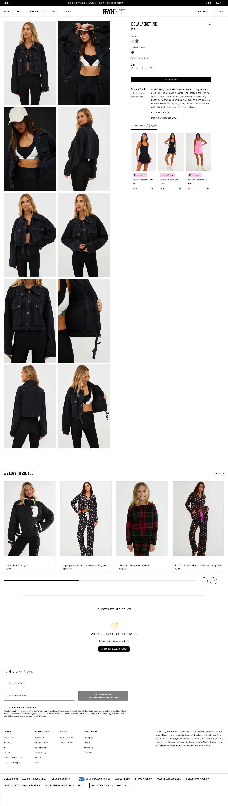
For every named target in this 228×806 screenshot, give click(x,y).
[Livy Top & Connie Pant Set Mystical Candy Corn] (198, 520)
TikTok (87, 742)
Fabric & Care (138, 93)
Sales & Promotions (13, 757)
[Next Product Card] (213, 580)
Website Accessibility (169, 779)
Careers (7, 752)
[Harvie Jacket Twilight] (29, 520)
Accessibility (122, 779)
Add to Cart (171, 79)
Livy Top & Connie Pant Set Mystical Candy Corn (198, 565)
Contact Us (39, 737)
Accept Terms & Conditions (22, 707)
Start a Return (40, 747)
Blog (6, 747)
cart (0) (220, 3)
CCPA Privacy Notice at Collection (65, 785)
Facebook (88, 747)
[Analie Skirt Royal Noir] (171, 152)
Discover (202, 11)
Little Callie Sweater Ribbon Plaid (134, 565)
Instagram (88, 737)
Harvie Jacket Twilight (16, 565)
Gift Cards (38, 757)
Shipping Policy (41, 742)
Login (208, 3)
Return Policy (40, 752)
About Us (8, 737)
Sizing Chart (137, 96)
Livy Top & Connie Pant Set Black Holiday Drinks (86, 565)
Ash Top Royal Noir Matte (143, 180)
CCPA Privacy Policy (197, 779)
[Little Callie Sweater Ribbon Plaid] (142, 520)
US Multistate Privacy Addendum (22, 785)
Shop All (219, 473)
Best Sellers (36, 11)
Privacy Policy (143, 779)
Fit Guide (219, 11)
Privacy (43, 716)
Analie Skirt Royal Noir (169, 180)
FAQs (36, 762)
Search (68, 11)
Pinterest (88, 752)
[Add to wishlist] (210, 24)
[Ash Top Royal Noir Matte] (143, 152)
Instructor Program (12, 762)
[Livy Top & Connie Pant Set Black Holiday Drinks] (86, 520)
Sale (53, 11)
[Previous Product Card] (204, 580)
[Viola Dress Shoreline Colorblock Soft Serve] (198, 152)
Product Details (138, 89)
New (19, 11)
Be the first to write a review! (114, 649)
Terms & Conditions (62, 779)
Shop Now (139, 3)
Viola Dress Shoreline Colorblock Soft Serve (205, 180)
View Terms (33, 716)
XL (151, 68)
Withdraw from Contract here (109, 785)
